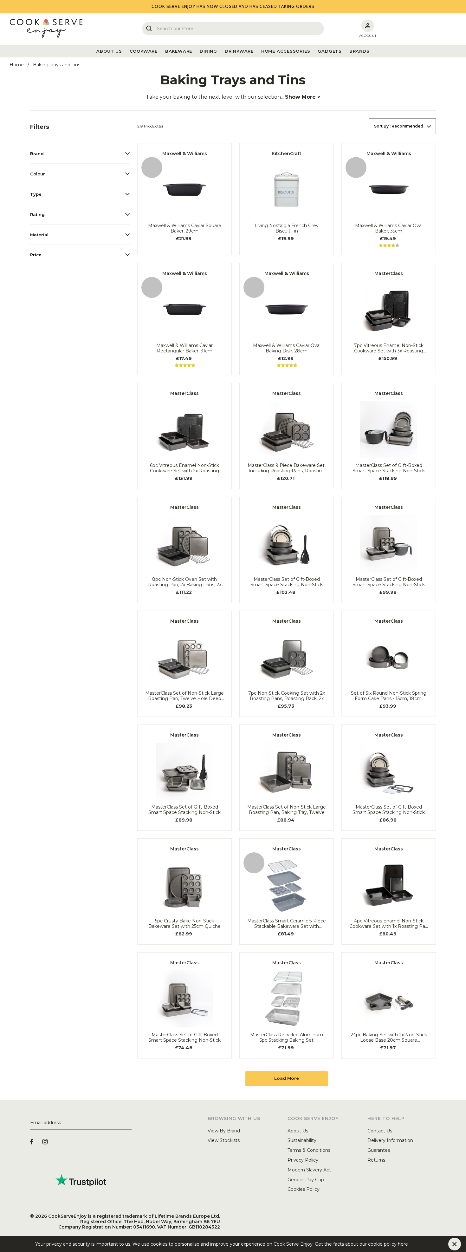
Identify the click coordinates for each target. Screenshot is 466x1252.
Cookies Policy (304, 1189)
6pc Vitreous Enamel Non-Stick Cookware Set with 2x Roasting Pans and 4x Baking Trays (184, 468)
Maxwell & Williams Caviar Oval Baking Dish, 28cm (286, 348)
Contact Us (379, 1131)
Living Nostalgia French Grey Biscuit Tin (287, 228)
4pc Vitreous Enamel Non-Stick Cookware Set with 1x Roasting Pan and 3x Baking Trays (388, 923)
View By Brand (224, 1131)
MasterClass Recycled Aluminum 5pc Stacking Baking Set (286, 1037)
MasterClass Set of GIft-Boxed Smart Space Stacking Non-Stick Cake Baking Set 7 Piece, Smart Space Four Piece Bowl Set (389, 468)
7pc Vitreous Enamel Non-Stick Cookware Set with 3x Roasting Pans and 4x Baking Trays (389, 348)
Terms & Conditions (309, 1150)
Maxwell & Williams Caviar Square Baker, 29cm (184, 228)
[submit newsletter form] (129, 1123)
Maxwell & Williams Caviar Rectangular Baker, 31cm (184, 348)
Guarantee (379, 1150)
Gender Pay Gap (306, 1180)
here (413, 1244)
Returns (376, 1160)
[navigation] (80, 191)
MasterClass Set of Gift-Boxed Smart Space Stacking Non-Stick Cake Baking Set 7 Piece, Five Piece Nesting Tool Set (286, 582)
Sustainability (302, 1140)
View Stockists (224, 1140)
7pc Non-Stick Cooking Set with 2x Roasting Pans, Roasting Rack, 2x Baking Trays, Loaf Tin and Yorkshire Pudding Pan (287, 696)
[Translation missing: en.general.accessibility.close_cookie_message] (454, 1244)
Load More (286, 1078)
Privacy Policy (303, 1160)
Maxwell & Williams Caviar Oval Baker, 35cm (389, 228)
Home (17, 65)
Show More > (302, 97)
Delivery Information (390, 1140)
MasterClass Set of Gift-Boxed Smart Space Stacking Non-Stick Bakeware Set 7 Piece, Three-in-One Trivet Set (184, 1037)
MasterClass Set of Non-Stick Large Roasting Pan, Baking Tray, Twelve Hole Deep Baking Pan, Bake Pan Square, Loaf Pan (286, 809)
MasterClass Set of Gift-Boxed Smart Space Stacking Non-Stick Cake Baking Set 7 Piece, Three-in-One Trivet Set (388, 809)
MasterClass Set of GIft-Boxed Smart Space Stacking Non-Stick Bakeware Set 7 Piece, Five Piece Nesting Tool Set (184, 809)
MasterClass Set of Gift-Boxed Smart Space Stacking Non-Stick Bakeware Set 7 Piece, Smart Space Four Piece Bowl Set (389, 582)
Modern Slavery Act (309, 1170)
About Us (298, 1131)
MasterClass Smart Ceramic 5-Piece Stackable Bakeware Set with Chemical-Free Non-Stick (286, 923)
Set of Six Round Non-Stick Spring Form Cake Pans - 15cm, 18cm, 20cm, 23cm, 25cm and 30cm (388, 696)
